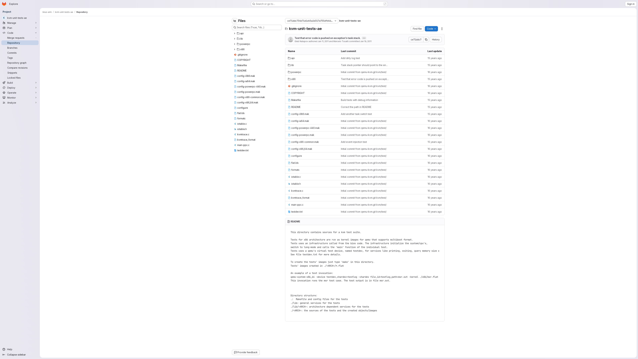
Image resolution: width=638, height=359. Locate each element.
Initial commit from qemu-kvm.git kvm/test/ (363, 72)
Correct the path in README (356, 107)
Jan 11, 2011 (323, 41)
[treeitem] (257, 33)
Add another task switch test (356, 114)
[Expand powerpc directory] (235, 44)
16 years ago (435, 72)
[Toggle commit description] (364, 38)
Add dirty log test (350, 58)
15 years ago (435, 58)
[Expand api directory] (235, 33)
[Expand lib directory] (235, 39)
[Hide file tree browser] (234, 20)
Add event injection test (354, 141)
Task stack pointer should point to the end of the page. (365, 65)
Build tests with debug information (359, 100)
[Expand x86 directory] (235, 49)
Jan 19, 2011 (366, 41)
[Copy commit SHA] (426, 39)
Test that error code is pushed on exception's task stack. (328, 38)
